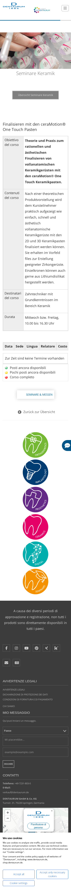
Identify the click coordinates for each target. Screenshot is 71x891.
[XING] (46, 648)
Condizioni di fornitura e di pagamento (28, 699)
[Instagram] (16, 648)
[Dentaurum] (14, 6)
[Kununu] (56, 648)
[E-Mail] (6, 662)
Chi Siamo (9, 706)
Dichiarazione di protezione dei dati (25, 694)
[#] (35, 554)
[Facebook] (6, 648)
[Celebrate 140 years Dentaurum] (42, 10)
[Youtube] (26, 648)
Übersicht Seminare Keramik (35, 95)
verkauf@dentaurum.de (16, 792)
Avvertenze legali (14, 689)
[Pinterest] (36, 648)
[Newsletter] (16, 662)
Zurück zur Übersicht (39, 412)
